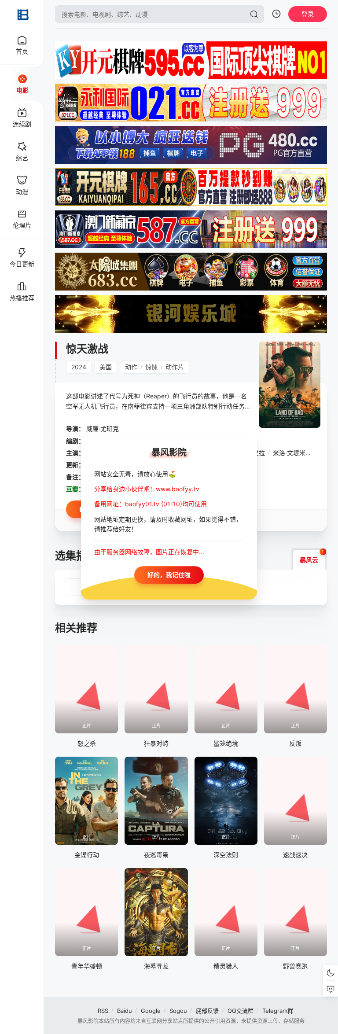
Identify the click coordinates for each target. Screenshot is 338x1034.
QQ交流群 (241, 1010)
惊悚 (151, 367)
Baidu (124, 1010)
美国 (105, 367)
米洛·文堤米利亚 (295, 452)
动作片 (174, 367)
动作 (131, 367)
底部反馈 (207, 1010)
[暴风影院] (22, 14)
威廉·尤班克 (102, 428)
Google (151, 1010)
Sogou (178, 1010)
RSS (103, 1010)
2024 (78, 367)
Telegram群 (277, 1010)
